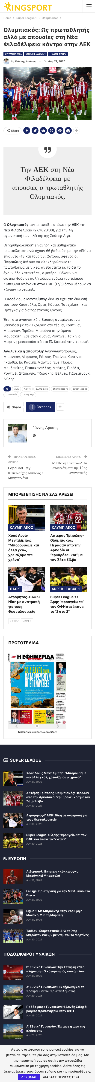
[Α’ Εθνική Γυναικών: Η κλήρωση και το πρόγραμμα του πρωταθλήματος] (13, 992)
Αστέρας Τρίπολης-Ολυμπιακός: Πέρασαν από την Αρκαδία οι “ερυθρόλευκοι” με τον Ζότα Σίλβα (58, 797)
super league (80, 389)
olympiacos (42, 389)
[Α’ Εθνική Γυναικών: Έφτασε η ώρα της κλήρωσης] (13, 1031)
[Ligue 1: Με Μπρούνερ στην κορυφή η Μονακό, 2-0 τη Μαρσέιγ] (13, 916)
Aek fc (27, 389)
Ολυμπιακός (11, 394)
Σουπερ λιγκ (28, 394)
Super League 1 (36, 53)
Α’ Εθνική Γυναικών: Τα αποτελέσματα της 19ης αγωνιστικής (69, 468)
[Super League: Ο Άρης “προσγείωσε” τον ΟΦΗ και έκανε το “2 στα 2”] (68, 579)
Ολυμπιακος (13, 53)
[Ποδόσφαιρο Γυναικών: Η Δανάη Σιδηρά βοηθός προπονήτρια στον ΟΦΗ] (13, 1012)
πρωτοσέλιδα (29, 731)
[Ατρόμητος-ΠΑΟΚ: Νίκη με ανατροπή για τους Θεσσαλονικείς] (26, 579)
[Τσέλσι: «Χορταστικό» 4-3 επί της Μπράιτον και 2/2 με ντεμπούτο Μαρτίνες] (13, 936)
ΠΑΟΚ (15, 589)
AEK (16, 389)
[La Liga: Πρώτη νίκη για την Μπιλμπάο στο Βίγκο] (13, 896)
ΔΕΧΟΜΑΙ (28, 1077)
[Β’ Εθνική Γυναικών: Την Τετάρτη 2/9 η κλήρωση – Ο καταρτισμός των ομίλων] (13, 972)
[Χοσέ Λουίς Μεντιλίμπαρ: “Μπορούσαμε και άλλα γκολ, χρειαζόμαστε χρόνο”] (26, 518)
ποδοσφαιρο (58, 53)
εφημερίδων (49, 731)
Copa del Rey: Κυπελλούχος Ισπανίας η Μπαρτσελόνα (26, 473)
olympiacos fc (60, 389)
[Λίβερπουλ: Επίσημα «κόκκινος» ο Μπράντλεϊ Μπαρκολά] (13, 876)
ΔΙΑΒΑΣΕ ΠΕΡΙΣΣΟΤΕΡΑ (61, 1077)
